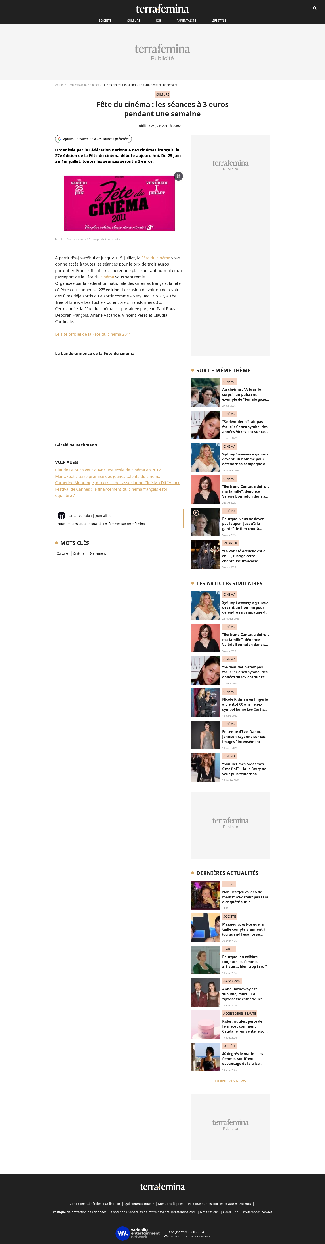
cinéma (107, 276)
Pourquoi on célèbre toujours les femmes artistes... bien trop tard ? (244, 961)
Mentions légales (171, 1204)
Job (158, 20)
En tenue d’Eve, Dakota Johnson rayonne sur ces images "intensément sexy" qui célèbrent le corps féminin (244, 741)
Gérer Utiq (231, 1212)
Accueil (59, 85)
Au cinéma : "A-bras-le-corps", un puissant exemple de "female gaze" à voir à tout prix (245, 397)
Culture (133, 20)
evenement (97, 553)
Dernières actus (77, 85)
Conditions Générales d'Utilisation (95, 1204)
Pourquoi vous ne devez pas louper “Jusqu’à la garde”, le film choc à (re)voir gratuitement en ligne (243, 528)
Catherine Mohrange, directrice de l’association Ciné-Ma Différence (117, 482)
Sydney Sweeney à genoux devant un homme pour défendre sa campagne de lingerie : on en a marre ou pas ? (245, 464)
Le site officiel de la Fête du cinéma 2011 (93, 334)
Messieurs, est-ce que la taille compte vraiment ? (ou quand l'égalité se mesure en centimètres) (243, 932)
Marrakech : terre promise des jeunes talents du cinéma (107, 476)
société (105, 20)
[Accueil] (162, 8)
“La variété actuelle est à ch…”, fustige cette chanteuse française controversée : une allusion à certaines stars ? (245, 561)
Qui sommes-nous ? (139, 1204)
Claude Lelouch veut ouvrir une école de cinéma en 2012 (108, 470)
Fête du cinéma (155, 257)
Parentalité (186, 20)
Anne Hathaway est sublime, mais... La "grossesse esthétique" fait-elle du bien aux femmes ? (242, 999)
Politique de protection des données (80, 1212)
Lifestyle (219, 20)
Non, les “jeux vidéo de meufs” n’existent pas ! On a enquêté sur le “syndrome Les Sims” (245, 899)
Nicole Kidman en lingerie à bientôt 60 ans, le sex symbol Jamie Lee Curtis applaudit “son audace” (245, 707)
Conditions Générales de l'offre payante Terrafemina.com (153, 1212)
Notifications (209, 1212)
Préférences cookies (257, 1212)
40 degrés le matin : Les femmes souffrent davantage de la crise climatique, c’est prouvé (243, 1061)
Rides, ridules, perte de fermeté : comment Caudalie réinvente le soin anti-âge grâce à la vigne (245, 1029)
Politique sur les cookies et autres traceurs (219, 1204)
